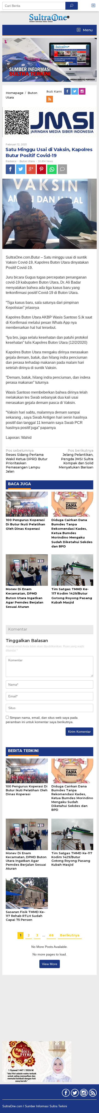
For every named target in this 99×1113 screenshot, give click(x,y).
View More (49, 964)
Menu (87, 30)
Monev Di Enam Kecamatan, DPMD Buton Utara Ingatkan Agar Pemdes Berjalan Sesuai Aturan (24, 598)
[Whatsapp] (52, 169)
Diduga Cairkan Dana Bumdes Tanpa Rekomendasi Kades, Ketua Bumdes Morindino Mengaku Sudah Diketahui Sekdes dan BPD (72, 533)
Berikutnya (69, 935)
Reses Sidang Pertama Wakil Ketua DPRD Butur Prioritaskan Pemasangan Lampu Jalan (26, 460)
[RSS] (50, 99)
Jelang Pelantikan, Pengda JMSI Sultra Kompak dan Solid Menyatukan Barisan (76, 458)
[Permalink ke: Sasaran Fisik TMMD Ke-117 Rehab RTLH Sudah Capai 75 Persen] (27, 893)
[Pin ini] (41, 169)
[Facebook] (67, 91)
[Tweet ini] (20, 169)
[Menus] (95, 5)
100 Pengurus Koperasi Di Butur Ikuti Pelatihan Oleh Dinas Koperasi (25, 524)
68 (51, 935)
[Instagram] (82, 91)
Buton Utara (27, 161)
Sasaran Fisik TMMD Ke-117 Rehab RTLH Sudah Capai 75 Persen (25, 915)
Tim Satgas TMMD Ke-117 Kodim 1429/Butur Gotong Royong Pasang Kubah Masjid (71, 859)
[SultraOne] (49, 18)
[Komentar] (62, 169)
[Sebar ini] (10, 169)
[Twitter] (75, 91)
